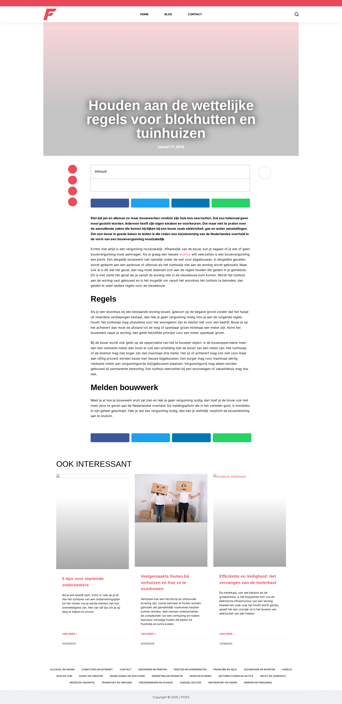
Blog (168, 14)
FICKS (185, 697)
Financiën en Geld (225, 669)
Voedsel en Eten (190, 682)
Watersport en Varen (222, 682)
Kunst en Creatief (91, 675)
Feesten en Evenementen (190, 669)
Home (144, 14)
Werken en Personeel (258, 682)
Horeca (287, 669)
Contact (195, 14)
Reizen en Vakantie (82, 682)
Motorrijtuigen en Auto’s (235, 675)
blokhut (185, 254)
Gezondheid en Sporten (259, 669)
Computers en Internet (97, 669)
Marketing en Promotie (167, 675)
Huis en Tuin (64, 675)
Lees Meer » (69, 633)
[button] (72, 169)
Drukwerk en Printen (153, 669)
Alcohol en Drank (62, 669)
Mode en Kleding (201, 675)
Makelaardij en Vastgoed (127, 675)
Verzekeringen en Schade (156, 682)
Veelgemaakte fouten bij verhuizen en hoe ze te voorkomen (165, 582)
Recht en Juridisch (273, 675)
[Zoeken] (297, 14)
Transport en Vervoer (116, 682)
